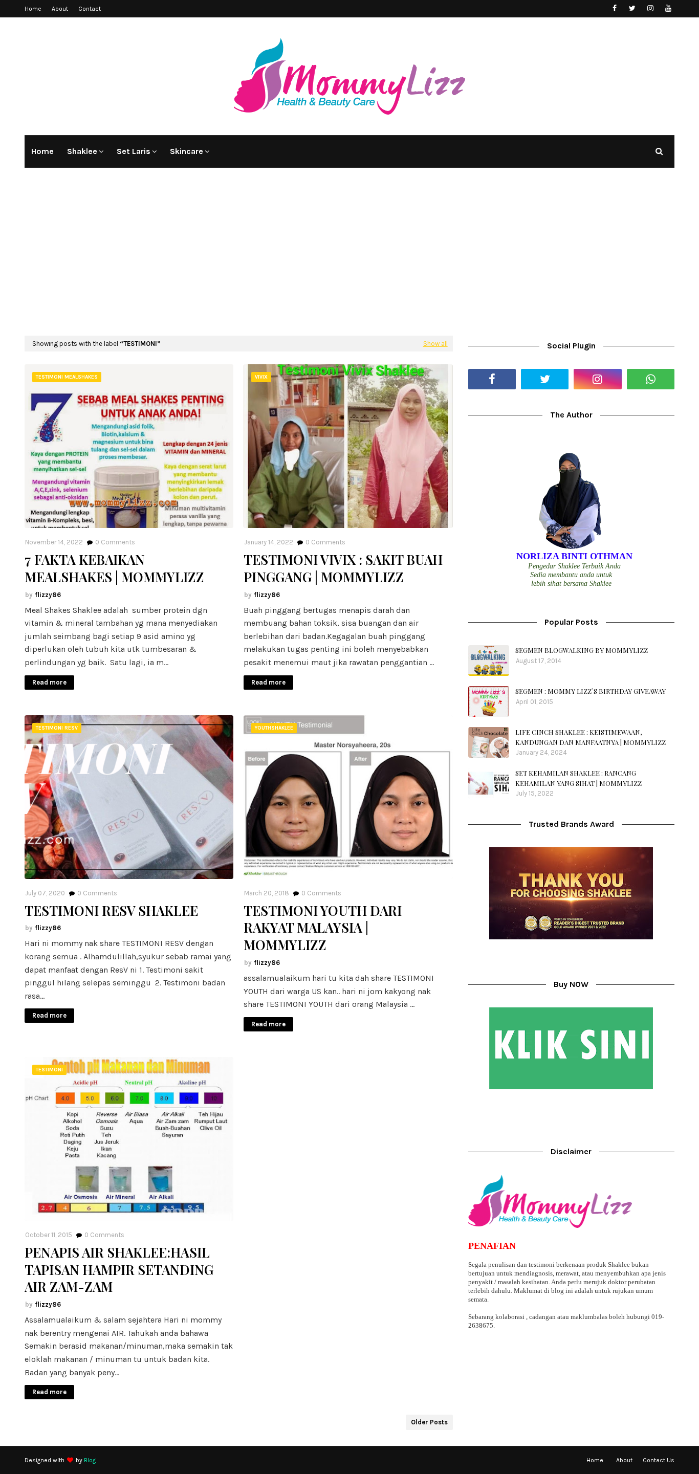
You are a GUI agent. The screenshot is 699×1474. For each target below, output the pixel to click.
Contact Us (658, 1460)
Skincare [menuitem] (186, 151)
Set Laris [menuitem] (133, 151)
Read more (49, 682)
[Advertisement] (349, 259)
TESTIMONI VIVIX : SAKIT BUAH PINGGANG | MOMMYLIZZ (343, 568)
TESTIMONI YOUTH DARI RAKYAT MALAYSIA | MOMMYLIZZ (323, 928)
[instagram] (650, 8)
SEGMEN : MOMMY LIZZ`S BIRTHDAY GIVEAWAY (590, 691)
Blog (90, 1460)
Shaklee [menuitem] (82, 151)
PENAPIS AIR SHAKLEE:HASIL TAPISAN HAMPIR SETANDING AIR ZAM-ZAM (119, 1269)
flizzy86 (48, 595)
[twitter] (632, 8)
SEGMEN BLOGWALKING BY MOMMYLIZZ (581, 650)
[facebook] (614, 8)
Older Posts (429, 1422)
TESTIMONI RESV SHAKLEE (111, 910)
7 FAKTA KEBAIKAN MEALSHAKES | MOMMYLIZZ (114, 568)
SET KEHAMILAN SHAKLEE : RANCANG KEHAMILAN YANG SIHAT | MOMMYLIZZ (578, 777)
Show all (435, 343)
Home (33, 8)
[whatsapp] (650, 379)
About (60, 8)
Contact (89, 8)
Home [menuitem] (42, 151)
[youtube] (668, 8)
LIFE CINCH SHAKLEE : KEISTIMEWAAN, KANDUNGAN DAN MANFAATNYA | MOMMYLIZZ (590, 737)
